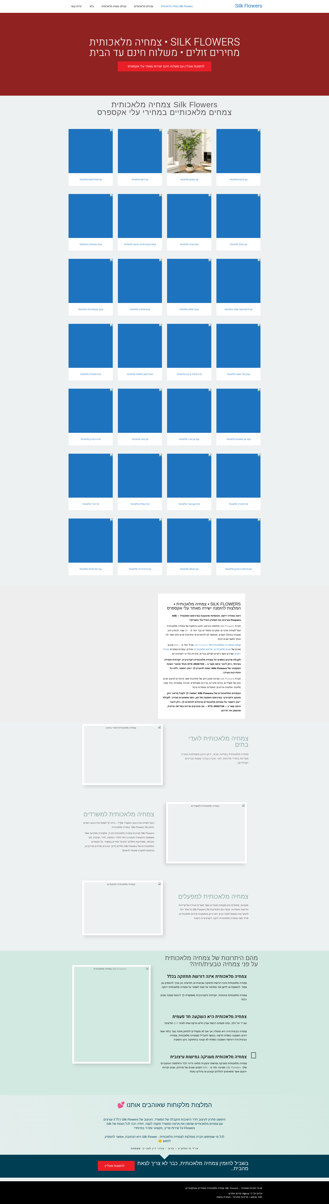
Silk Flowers (248, 6)
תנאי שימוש (256, 1197)
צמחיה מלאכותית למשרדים (118, 814)
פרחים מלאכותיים (203, 649)
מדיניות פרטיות (240, 1197)
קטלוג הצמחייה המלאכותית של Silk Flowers (217, 645)
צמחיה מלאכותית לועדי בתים (218, 741)
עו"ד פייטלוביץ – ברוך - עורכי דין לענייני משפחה (164, 1148)
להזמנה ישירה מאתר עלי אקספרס (238, 157)
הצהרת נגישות (224, 1197)
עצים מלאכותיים (222, 649)
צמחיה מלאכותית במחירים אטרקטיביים (204, 1188)
